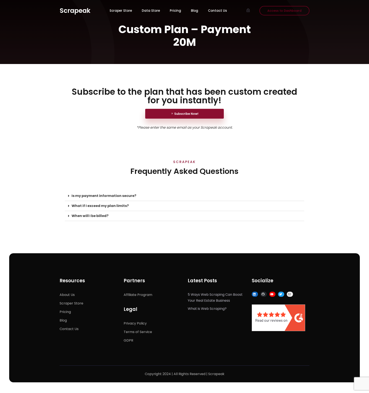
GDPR (128, 340)
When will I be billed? (90, 215)
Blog (194, 10)
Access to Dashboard (284, 11)
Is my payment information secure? (104, 195)
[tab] (184, 196)
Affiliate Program (138, 294)
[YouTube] (271, 294)
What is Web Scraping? (207, 308)
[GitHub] (263, 294)
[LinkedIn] (254, 294)
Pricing (175, 10)
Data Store (151, 10)
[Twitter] (280, 294)
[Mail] (289, 294)
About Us (67, 294)
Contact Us (217, 10)
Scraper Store (121, 10)
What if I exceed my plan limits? (100, 205)
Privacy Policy (135, 323)
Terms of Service (138, 331)
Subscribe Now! (186, 114)
